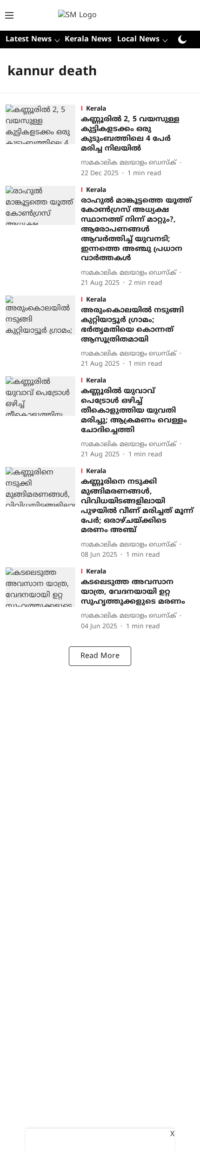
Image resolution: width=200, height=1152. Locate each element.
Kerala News (88, 39)
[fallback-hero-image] (43, 141)
